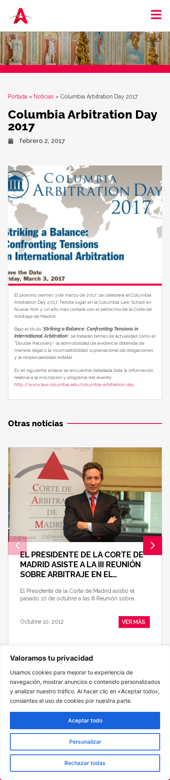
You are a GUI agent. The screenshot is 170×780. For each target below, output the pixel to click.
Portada (17, 96)
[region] (85, 712)
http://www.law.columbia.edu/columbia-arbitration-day (74, 384)
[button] (17, 545)
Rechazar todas (85, 763)
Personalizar (85, 741)
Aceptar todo (85, 720)
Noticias (44, 96)
